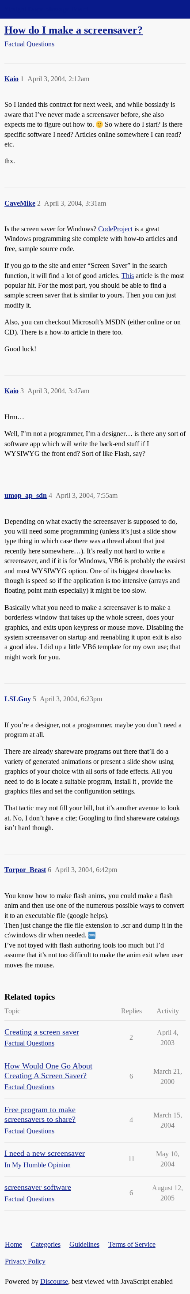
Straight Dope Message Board (46, 9)
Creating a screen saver (41, 1031)
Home (13, 1244)
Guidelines (84, 1244)
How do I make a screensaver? (73, 30)
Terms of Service (132, 1244)
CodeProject (115, 229)
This (128, 275)
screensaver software (37, 1187)
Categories (46, 1244)
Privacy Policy (25, 1261)
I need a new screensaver (44, 1153)
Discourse (54, 1281)
